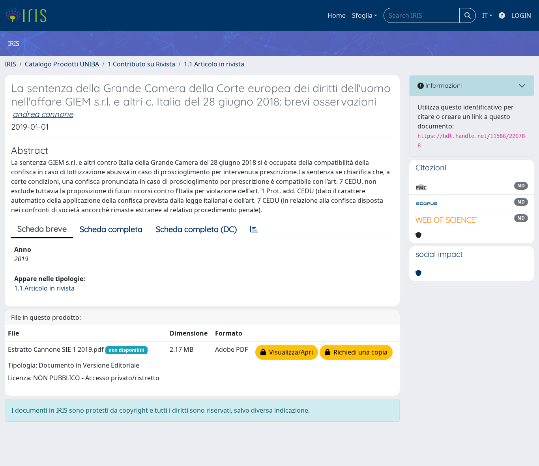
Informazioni (443, 85)
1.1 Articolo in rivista (214, 64)
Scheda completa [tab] (111, 229)
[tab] (254, 229)
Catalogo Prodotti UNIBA (62, 64)
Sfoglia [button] (362, 15)
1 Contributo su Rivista (141, 64)
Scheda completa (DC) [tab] (196, 229)
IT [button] (485, 15)
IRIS (10, 64)
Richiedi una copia (358, 352)
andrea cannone (43, 114)
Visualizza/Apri (289, 352)
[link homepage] (28, 15)
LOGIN (521, 15)
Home (337, 15)
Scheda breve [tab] (42, 229)
